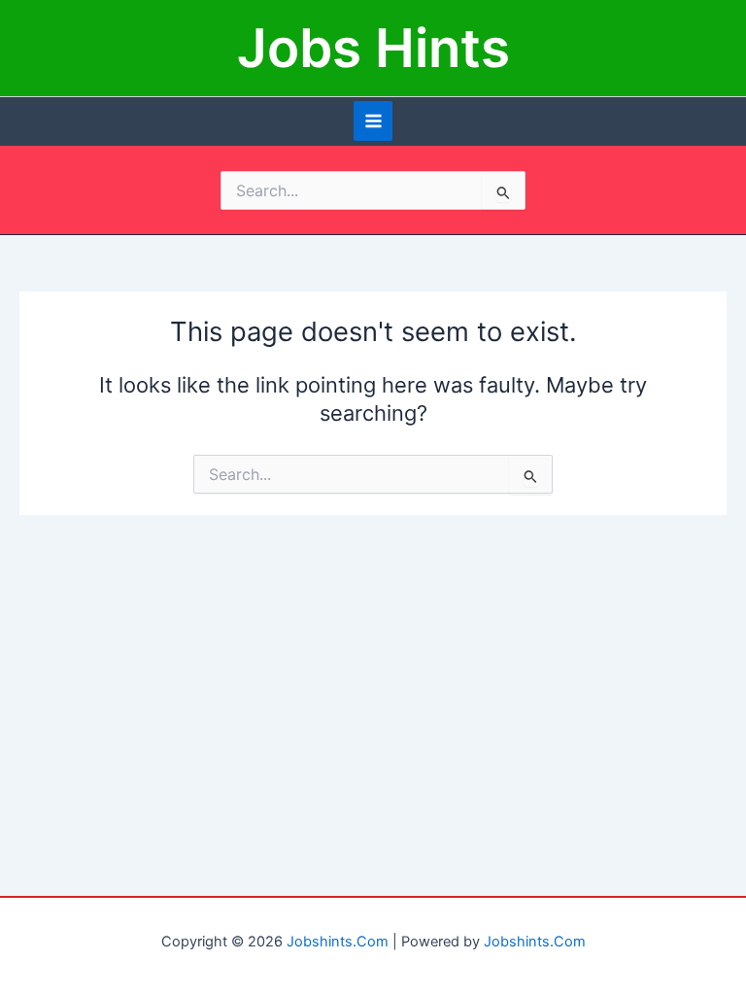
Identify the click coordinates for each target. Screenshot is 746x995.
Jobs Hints (373, 48)
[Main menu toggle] (373, 121)
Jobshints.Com (338, 941)
